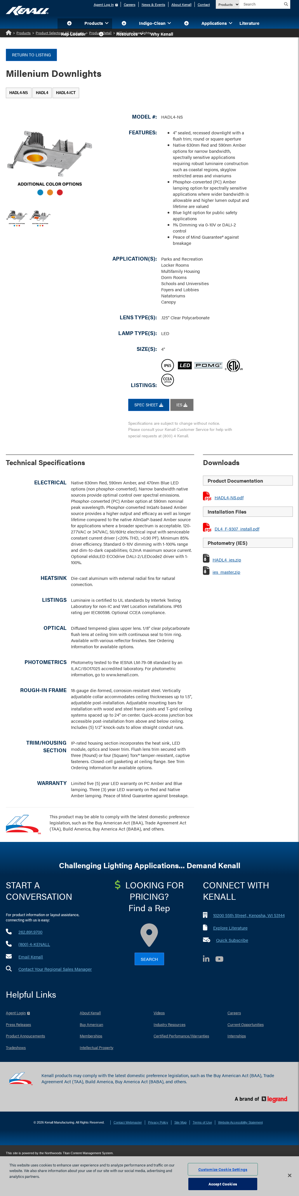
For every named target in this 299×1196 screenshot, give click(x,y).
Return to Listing (31, 55)
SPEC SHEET (146, 405)
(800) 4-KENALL (34, 944)
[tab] (19, 93)
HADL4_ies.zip (227, 560)
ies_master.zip (226, 572)
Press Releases (18, 1024)
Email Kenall (30, 957)
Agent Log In (104, 4)
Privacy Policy (158, 1122)
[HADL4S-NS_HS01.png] (40, 216)
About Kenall (181, 4)
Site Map (180, 1122)
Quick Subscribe (232, 940)
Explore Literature (230, 928)
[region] (149, 1176)
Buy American (91, 1024)
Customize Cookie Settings (222, 1169)
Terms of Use (202, 1122)
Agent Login (16, 1012)
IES (179, 405)
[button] (69, 23)
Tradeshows (16, 1047)
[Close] (289, 1175)
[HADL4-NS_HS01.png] (17, 216)
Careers (129, 4)
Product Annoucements (25, 1036)
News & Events (153, 4)
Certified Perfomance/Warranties (181, 1036)
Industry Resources (169, 1024)
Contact (204, 4)
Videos (159, 1012)
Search (149, 959)
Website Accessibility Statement (240, 1122)
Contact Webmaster (128, 1122)
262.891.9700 (30, 932)
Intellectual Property (96, 1047)
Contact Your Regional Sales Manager (55, 969)
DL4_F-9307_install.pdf (237, 529)
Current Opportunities (245, 1024)
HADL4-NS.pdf (229, 497)
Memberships (91, 1036)
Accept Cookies (222, 1184)
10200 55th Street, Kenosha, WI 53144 (249, 915)
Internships (236, 1036)
